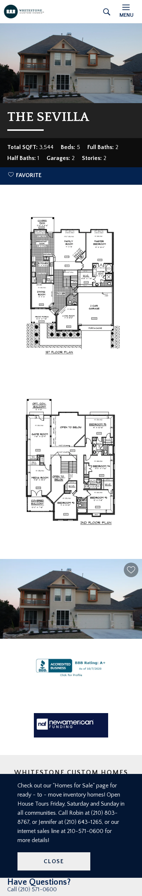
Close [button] (54, 861)
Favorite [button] (29, 175)
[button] (131, 569)
